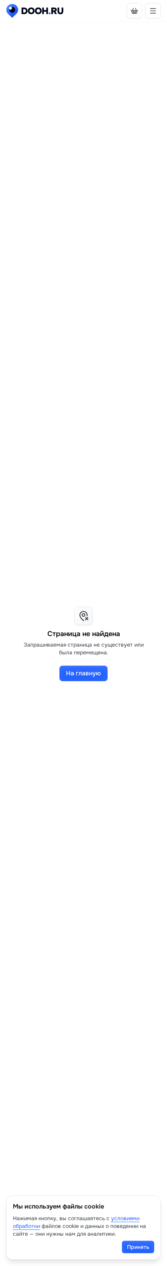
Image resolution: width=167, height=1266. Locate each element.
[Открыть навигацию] (153, 11)
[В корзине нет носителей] (134, 11)
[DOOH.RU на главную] (34, 11)
